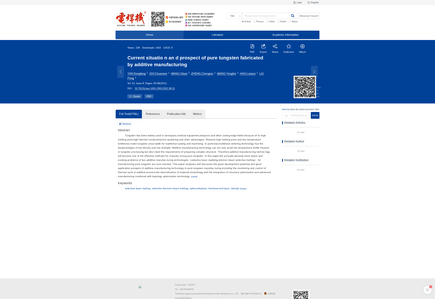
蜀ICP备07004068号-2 (251, 294)
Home (149, 34)
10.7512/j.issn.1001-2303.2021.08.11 (155, 88)
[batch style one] (427, 290)
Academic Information (285, 34)
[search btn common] (292, 16)
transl (194, 176)
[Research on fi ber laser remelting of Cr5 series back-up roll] (120, 72)
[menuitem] (150, 35)
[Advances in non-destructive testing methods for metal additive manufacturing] (314, 72)
